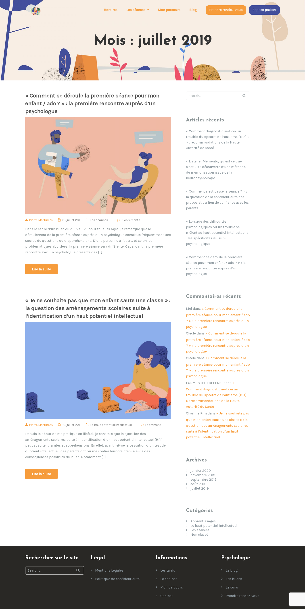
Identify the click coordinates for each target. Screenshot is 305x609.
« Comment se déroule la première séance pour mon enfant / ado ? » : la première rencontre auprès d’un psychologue (92, 103)
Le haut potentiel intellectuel (111, 425)
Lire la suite (41, 269)
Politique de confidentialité (117, 579)
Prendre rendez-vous (226, 10)
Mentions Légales (109, 570)
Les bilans (234, 579)
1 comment (153, 425)
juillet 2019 (199, 488)
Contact (166, 596)
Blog (193, 10)
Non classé (199, 534)
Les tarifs (167, 570)
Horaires (110, 10)
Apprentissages (203, 521)
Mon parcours (169, 10)
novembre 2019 (202, 475)
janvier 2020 (200, 470)
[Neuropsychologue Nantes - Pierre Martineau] (33, 10)
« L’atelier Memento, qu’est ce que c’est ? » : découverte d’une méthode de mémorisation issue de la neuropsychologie (216, 169)
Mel (189, 308)
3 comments (130, 220)
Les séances (99, 220)
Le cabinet (168, 579)
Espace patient (264, 10)
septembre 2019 (203, 479)
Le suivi (232, 587)
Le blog (232, 570)
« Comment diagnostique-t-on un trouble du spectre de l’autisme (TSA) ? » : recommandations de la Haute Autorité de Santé (217, 139)
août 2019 (198, 484)
